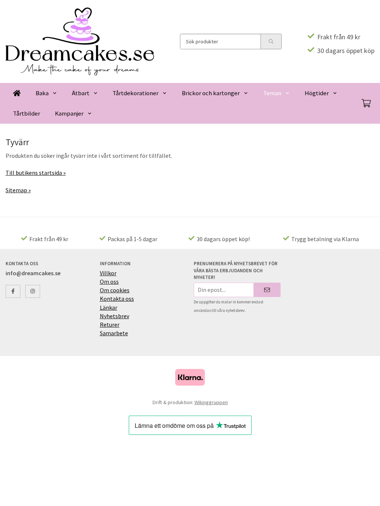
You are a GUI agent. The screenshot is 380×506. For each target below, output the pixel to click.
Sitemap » (18, 190)
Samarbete (114, 333)
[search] (271, 41)
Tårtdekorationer (135, 93)
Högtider (317, 93)
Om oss (109, 281)
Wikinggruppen (211, 402)
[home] (17, 93)
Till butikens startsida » (36, 172)
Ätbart (80, 93)
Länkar (108, 307)
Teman (272, 93)
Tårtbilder (26, 113)
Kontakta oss (117, 298)
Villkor (108, 273)
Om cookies (115, 290)
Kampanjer (69, 113)
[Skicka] (267, 290)
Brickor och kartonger (211, 93)
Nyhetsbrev (114, 316)
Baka (42, 93)
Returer (109, 324)
